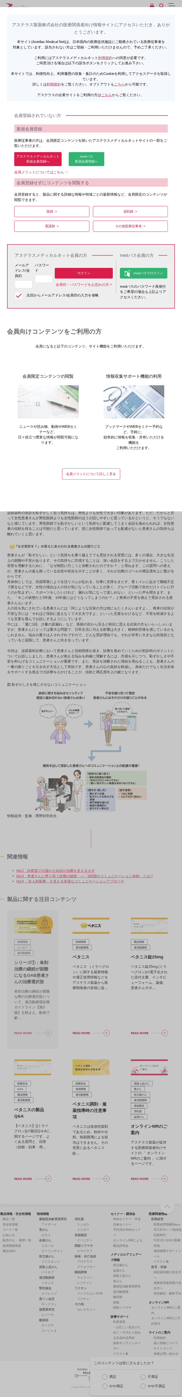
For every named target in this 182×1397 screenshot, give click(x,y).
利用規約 (105, 58)
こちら (119, 84)
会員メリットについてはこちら (39, 172)
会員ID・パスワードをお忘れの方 (82, 285)
